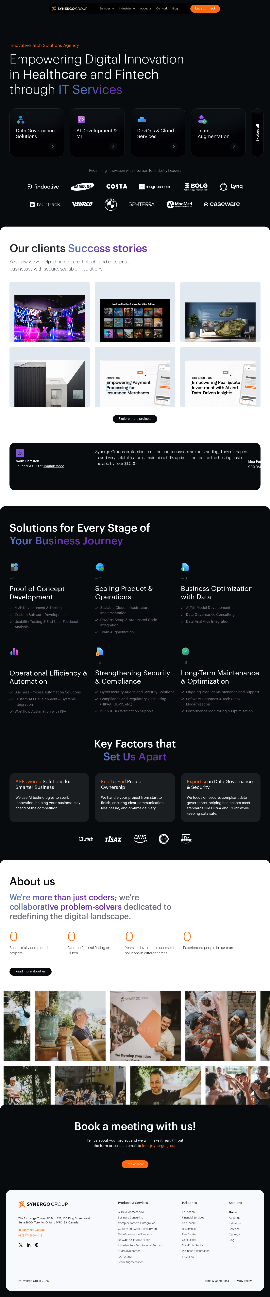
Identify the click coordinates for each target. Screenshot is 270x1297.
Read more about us (30, 971)
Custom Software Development (138, 1229)
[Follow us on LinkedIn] (30, 1246)
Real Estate (189, 1234)
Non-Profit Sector (193, 1245)
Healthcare (189, 1223)
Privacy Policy (243, 1281)
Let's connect (135, 1164)
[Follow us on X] (22, 1246)
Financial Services (193, 1217)
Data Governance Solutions (135, 1234)
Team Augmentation (130, 1262)
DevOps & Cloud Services (134, 1240)
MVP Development (130, 1251)
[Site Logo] (69, 8)
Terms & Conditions (216, 1281)
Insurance (188, 1256)
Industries (125, 8)
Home (233, 1212)
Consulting (189, 1240)
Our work (162, 8)
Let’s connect (205, 8)
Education (188, 1212)
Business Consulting (130, 1217)
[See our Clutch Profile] (38, 1246)
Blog (175, 8)
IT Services (189, 1229)
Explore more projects (135, 418)
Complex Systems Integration (136, 1223)
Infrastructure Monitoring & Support (140, 1245)
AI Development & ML (131, 1212)
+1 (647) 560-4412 (30, 1235)
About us (145, 8)
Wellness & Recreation (196, 1251)
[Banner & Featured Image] (49, 318)
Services (105, 8)
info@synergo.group (31, 1230)
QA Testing (125, 1256)
